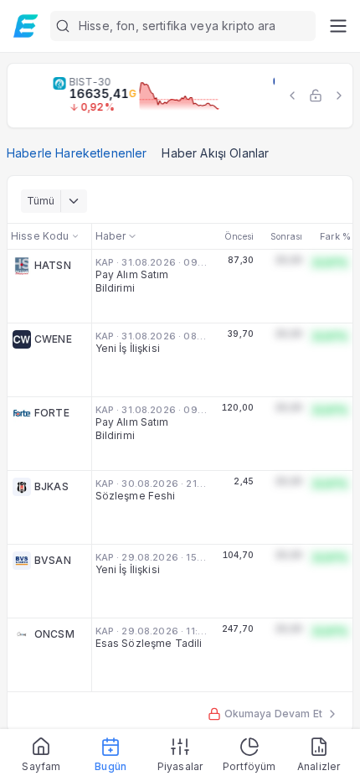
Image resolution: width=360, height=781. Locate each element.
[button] (183, 26)
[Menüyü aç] (338, 26)
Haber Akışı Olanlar (215, 153)
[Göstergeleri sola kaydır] (292, 95)
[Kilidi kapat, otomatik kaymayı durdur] (315, 95)
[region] (180, 95)
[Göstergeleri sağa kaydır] (339, 95)
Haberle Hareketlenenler (77, 153)
